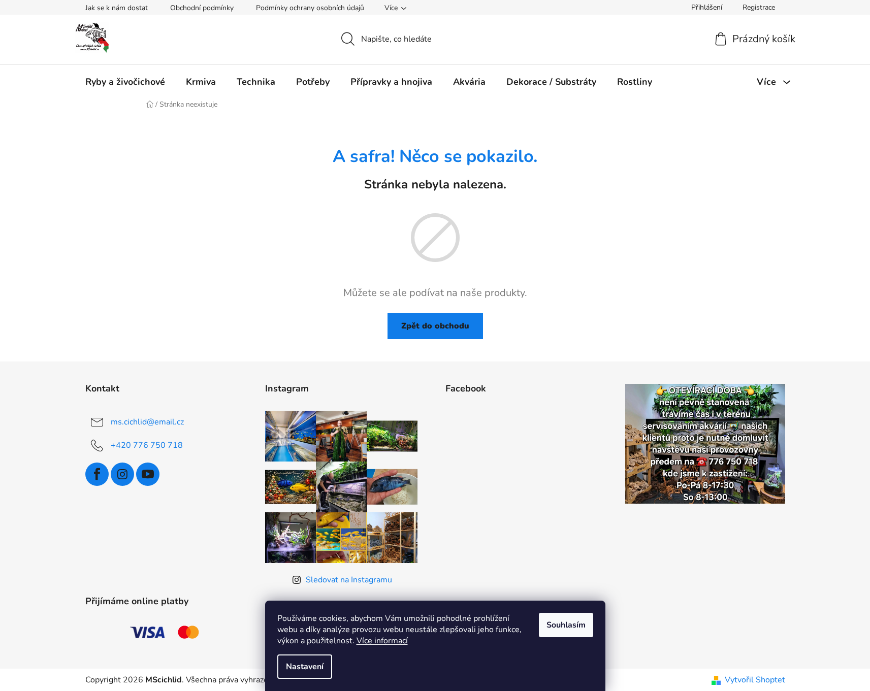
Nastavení (305, 666)
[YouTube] (147, 474)
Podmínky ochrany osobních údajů (310, 8)
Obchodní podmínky (202, 8)
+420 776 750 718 (147, 445)
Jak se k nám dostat (116, 8)
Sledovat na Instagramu (349, 579)
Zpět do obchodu (435, 326)
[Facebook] (97, 474)
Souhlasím (566, 625)
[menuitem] (125, 81)
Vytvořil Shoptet (755, 679)
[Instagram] (122, 474)
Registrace (759, 7)
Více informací (382, 640)
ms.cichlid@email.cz (147, 421)
